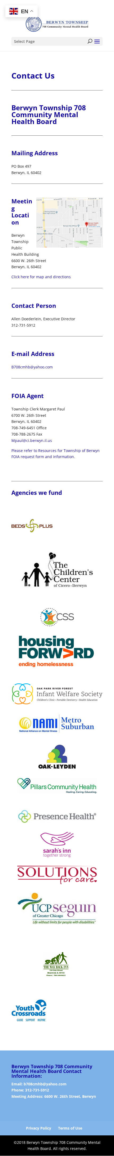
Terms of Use (70, 1128)
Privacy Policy (38, 1128)
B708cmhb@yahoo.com (32, 366)
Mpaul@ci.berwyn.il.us (31, 440)
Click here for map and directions (41, 276)
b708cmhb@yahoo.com (45, 1083)
